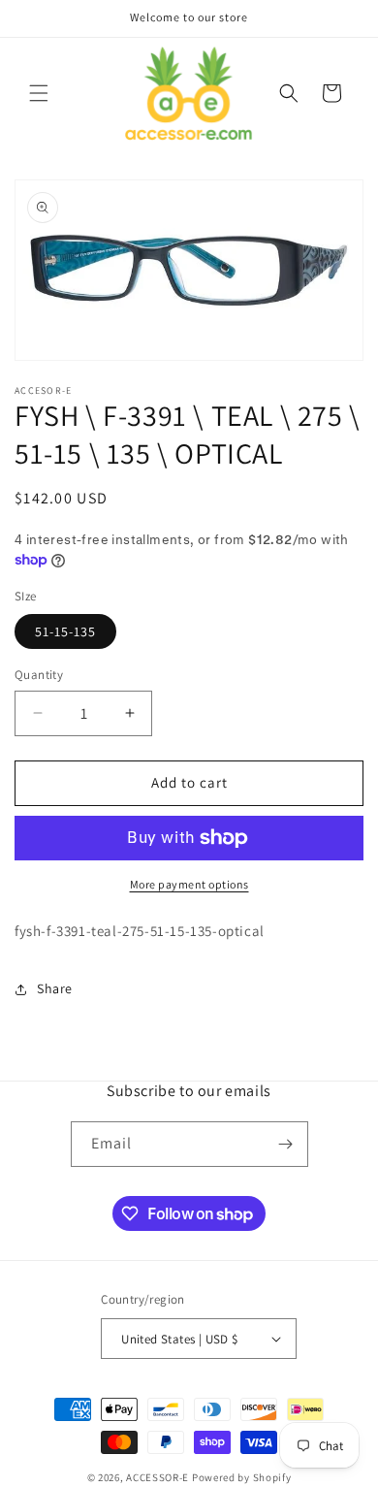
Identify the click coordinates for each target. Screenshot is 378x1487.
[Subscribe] (286, 1144)
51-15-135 (65, 631)
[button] (38, 93)
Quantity (39, 674)
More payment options (189, 884)
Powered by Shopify (242, 1477)
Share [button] (55, 988)
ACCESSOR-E (157, 1477)
